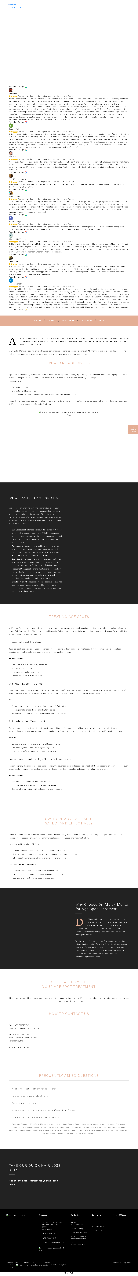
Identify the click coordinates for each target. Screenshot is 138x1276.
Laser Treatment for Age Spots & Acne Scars (40, 759)
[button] (69, 1088)
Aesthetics (68, 8)
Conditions (81, 8)
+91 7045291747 (106, 3)
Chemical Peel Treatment (27, 642)
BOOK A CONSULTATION (19, 1047)
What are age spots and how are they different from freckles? (45, 1110)
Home (60, 73)
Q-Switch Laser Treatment (27, 683)
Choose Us (86, 320)
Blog (116, 8)
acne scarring (47, 766)
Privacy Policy (69, 1273)
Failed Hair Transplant (79, 1232)
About (40, 8)
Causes (52, 320)
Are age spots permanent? (26, 1103)
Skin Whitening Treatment (27, 721)
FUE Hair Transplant (78, 1229)
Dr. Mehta (109, 944)
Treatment (68, 320)
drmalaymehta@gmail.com (28, 1028)
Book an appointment (64, 998)
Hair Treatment (52, 8)
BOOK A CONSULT (133, 430)
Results (93, 8)
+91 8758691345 (122, 3)
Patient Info (106, 8)
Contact (126, 8)
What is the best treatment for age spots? (34, 1089)
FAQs (101, 320)
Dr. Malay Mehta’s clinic (21, 351)
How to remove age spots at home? (31, 1096)
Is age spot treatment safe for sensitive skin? (36, 1117)
